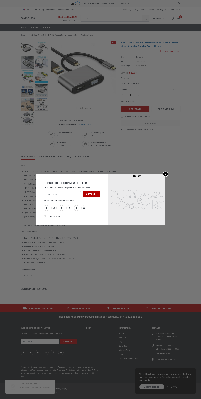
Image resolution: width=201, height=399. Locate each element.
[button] (165, 174)
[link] (46, 208)
